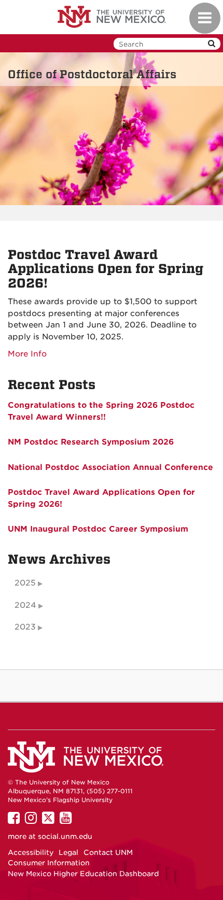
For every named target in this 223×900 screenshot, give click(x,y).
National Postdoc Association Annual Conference (110, 467)
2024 (25, 605)
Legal (68, 852)
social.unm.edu (65, 836)
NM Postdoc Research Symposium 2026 (91, 442)
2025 (25, 583)
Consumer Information (49, 863)
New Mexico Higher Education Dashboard (83, 873)
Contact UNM (108, 852)
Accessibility (30, 852)
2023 (25, 627)
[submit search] (211, 44)
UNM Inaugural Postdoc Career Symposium (98, 529)
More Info (27, 354)
